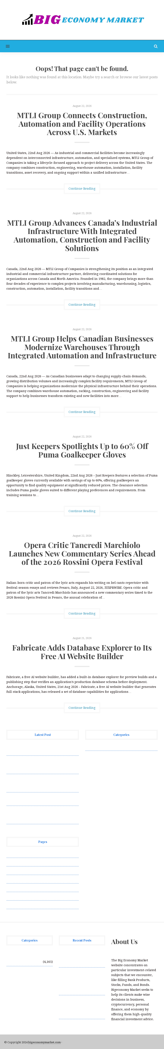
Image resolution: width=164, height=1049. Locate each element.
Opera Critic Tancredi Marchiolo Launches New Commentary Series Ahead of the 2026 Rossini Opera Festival (82, 553)
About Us (13, 853)
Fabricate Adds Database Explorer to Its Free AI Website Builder (82, 651)
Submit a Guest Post (21, 887)
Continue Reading (82, 188)
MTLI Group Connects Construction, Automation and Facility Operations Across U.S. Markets (82, 123)
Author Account (18, 862)
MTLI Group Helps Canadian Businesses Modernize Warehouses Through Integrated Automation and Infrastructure (82, 346)
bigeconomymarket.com (44, 1042)
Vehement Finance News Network (110, 746)
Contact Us (14, 870)
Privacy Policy (16, 879)
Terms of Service (18, 896)
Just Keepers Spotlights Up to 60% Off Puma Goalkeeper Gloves (82, 450)
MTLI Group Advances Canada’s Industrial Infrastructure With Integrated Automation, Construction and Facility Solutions (82, 235)
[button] (5, 46)
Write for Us (15, 904)
